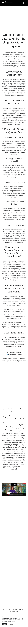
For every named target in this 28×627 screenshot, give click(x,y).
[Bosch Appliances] (14, 542)
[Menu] (3, 3)
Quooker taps (6, 210)
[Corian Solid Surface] (14, 582)
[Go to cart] (24, 3)
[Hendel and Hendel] (14, 593)
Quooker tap (8, 79)
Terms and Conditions (17, 609)
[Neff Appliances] (14, 513)
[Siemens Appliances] (14, 527)
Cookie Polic (13, 611)
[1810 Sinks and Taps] (14, 533)
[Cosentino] (14, 572)
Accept (4, 624)
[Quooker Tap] (14, 505)
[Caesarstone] (14, 520)
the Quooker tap (9, 92)
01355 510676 (17, 352)
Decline (11, 624)
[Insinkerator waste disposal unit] (14, 552)
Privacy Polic (6, 609)
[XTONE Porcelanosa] (14, 604)
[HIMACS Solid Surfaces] (14, 561)
